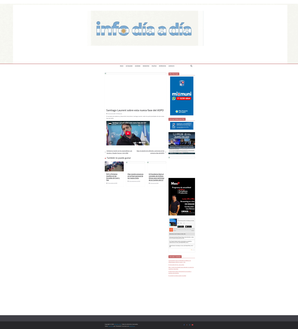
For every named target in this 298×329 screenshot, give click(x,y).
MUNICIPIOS (146, 66)
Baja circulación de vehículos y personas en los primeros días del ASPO (150, 152)
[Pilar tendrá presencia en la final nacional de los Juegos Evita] (135, 162)
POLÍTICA (154, 66)
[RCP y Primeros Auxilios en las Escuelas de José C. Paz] (114, 162)
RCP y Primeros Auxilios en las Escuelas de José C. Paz (113, 177)
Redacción (120, 113)
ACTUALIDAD (129, 66)
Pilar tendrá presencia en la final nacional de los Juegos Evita (135, 176)
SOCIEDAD (137, 66)
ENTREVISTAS (162, 66)
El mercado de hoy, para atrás (176, 264)
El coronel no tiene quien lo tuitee (177, 275)
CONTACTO (171, 66)
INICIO (121, 66)
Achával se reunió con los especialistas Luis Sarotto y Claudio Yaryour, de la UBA (119, 152)
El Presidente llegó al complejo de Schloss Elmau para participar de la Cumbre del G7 (156, 177)
